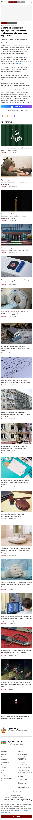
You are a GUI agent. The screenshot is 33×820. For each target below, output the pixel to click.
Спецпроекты (21, 762)
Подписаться (18, 106)
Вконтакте (13, 791)
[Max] (14, 116)
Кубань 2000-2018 (22, 764)
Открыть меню (2, 2)
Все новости (4, 751)
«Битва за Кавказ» (22, 754)
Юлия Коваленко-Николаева (8, 25)
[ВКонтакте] (4, 116)
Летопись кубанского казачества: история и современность (23, 758)
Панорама (20, 751)
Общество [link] (3, 152)
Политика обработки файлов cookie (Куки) (23, 786)
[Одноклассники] (7, 116)
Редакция (20, 776)
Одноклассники (17, 791)
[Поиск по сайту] (31, 2)
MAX (26, 110)
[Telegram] (11, 116)
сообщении (17, 63)
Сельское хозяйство (6, 778)
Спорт (2, 764)
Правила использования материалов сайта (24, 782)
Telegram (20, 791)
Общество (4, 23)
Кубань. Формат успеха (24, 767)
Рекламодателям (22, 779)
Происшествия (5, 762)
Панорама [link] (3, 555)
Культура (3, 767)
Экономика (4, 759)
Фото (2, 770)
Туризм (3, 775)
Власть (3, 756)
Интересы (3, 780)
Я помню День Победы (23, 770)
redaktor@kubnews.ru (24, 800)
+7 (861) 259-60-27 (8, 800)
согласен (16, 816)
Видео (2, 772)
